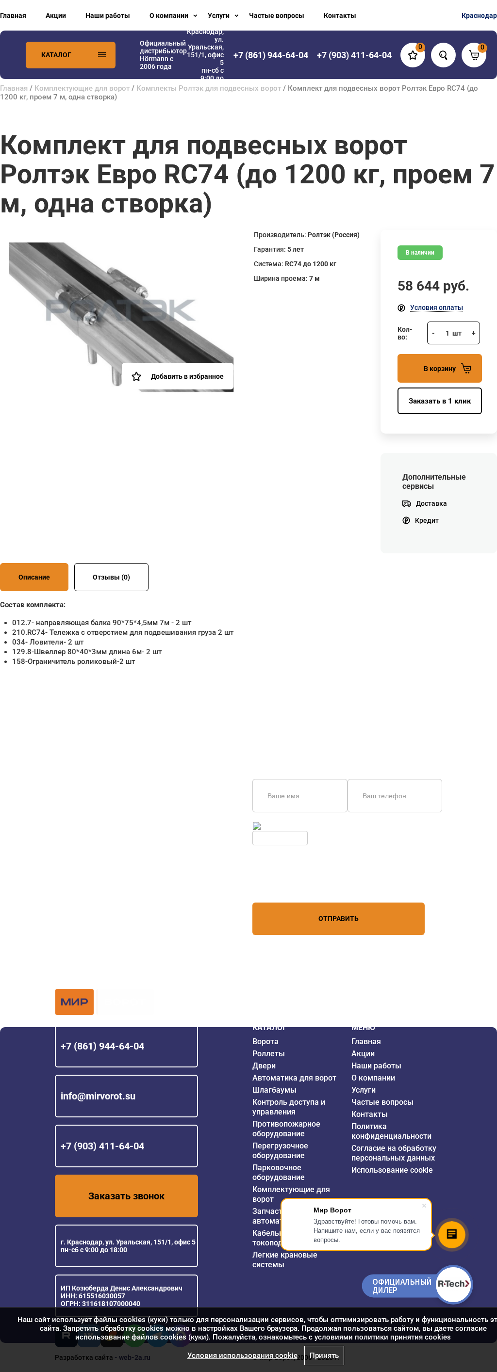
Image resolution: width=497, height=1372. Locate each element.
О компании (168, 15)
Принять (324, 1355)
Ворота (265, 1041)
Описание (34, 577)
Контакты (340, 15)
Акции (56, 15)
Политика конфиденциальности (391, 1131)
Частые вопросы (276, 15)
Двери (264, 1065)
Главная (13, 15)
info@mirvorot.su (98, 1096)
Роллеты (268, 1053)
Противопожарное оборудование (286, 1128)
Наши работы (107, 15)
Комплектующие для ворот (82, 88)
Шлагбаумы (274, 1090)
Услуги (219, 15)
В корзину (440, 368)
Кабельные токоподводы (277, 1237)
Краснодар (479, 15)
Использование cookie (392, 1170)
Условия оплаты (436, 307)
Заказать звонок (126, 1196)
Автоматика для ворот (294, 1077)
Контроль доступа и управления (288, 1107)
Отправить (338, 918)
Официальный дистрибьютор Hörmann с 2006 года (163, 54)
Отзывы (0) (111, 577)
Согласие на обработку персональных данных (393, 1153)
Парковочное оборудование (278, 1172)
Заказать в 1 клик (440, 401)
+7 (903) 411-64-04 (102, 1146)
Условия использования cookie (242, 1355)
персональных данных (289, 884)
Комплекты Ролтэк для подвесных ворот (208, 88)
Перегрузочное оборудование (280, 1150)
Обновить (278, 826)
